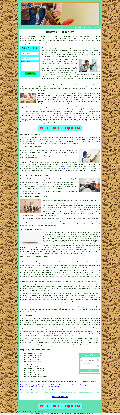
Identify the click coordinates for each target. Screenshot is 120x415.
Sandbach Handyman (78, 383)
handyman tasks (58, 121)
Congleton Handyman (72, 385)
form (54, 76)
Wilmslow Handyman (64, 383)
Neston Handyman (57, 385)
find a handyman (30, 338)
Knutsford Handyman (49, 383)
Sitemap (22, 401)
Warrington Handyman (87, 385)
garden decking (91, 117)
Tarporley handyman (83, 42)
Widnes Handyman (48, 381)
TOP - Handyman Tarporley (29, 390)
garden (22, 139)
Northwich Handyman (34, 387)
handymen (62, 67)
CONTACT (90, 27)
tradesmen (81, 51)
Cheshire (80, 121)
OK (92, 413)
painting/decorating (49, 119)
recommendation (56, 56)
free (38, 97)
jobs (54, 123)
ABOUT (85, 27)
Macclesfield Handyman (28, 385)
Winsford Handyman (34, 383)
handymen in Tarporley (42, 85)
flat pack (47, 182)
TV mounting (85, 110)
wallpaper (61, 168)
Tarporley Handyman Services (35, 350)
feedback (83, 97)
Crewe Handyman (43, 385)
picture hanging (34, 113)
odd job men (35, 381)
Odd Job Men (53, 390)
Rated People (68, 61)
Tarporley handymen (27, 106)
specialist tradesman (37, 90)
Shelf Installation (37, 367)
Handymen (44, 390)
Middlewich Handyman (52, 387)
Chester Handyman (93, 383)
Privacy (98, 401)
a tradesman (78, 47)
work (36, 88)
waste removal (79, 113)
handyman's (58, 101)
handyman (31, 38)
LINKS (80, 27)
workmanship (50, 95)
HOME (76, 27)
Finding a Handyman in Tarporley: (33, 36)
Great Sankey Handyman (64, 381)
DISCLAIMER (96, 27)
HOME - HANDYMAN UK (60, 397)
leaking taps (24, 111)
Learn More (86, 413)
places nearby (56, 346)
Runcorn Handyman (81, 381)
